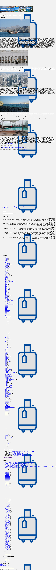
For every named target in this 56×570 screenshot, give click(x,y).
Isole (5, 342)
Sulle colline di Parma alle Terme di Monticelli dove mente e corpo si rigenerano (18, 463)
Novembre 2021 (7, 511)
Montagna (6, 360)
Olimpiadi (6, 371)
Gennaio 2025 (7, 477)
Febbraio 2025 (7, 476)
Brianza (6, 285)
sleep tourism (7, 401)
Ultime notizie (8, 457)
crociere (6, 307)
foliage (6, 324)
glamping (6, 333)
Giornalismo (7, 331)
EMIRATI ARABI (8, 316)
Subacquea (7, 410)
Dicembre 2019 (7, 523)
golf (5, 334)
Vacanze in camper (8, 431)
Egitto (6, 315)
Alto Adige (7, 263)
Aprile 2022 (7, 509)
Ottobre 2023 (7, 491)
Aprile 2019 (7, 527)
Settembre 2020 (7, 519)
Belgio (6, 279)
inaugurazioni (7, 339)
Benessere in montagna (9, 281)
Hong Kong (7, 336)
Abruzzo (6, 259)
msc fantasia (18, 147)
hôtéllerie (6, 337)
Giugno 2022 (7, 507)
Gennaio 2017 (7, 545)
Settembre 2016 (7, 549)
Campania (6, 288)
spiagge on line (7, 406)
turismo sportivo (7, 427)
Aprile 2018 (7, 533)
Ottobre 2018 (7, 529)
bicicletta (6, 282)
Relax (6, 389)
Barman (6, 278)
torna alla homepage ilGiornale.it (6, 567)
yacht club (28, 147)
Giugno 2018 (7, 532)
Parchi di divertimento (8, 375)
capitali (6, 291)
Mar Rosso (7, 355)
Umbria (6, 429)
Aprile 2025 (7, 474)
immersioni (7, 338)
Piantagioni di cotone (8, 380)
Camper (6, 290)
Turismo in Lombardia (9, 426)
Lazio (6, 348)
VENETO (6, 435)
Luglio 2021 (7, 515)
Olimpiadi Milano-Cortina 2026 (10, 372)
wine (6, 446)
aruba (6, 270)
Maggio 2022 (7, 508)
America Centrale (8, 264)
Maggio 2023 (7, 496)
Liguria (6, 349)
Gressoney (6, 335)
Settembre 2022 (7, 504)
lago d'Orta (7, 345)
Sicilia (6, 400)
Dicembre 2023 (7, 489)
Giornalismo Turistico (8, 332)
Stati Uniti (6, 408)
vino (5, 439)
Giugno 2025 (7, 472)
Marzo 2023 (7, 498)
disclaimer (2, 564)
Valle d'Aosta (7, 432)
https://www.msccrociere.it (10, 143)
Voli (5, 441)
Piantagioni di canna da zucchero (10, 379)
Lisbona (6, 350)
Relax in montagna (8, 390)
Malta (6, 354)
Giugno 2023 (7, 495)
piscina (6, 382)
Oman (25, 147)
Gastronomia (7, 327)
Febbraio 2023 (7, 499)
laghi (6, 344)
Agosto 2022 (7, 505)
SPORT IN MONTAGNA (9, 407)
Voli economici (7, 442)
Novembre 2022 (7, 502)
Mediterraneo (7, 357)
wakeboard (7, 443)
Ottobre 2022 (7, 503)
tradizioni (6, 421)
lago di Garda (7, 347)
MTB (6, 363)
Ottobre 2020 (7, 518)
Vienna (6, 438)
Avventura (6, 276)
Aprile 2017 (7, 542)
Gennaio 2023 (7, 500)
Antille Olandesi (7, 265)
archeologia (7, 268)
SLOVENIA (7, 402)
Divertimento (7, 311)
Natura (6, 367)
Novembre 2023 (7, 490)
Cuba (6, 308)
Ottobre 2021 (7, 512)
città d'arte (6, 302)
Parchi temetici (7, 378)
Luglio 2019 (7, 526)
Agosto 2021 (7, 514)
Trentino (6, 424)
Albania (6, 261)
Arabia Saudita (7, 267)
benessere (6, 280)
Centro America (7, 295)
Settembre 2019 (7, 525)
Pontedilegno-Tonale (8, 385)
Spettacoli (6, 405)
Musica (6, 365)
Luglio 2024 (7, 483)
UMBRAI (6, 428)
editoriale (6, 314)
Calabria (6, 286)
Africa (6, 260)
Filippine (6, 323)
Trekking (6, 422)
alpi (5, 262)
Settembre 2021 (7, 513)
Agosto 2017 (7, 538)
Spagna (6, 404)
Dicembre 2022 (7, 501)
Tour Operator (7, 420)
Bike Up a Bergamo (17, 452)
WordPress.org (7, 561)
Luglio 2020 (7, 520)
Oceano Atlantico (8, 369)
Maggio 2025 (7, 473)
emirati (13, 147)
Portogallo (6, 386)
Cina (5, 301)
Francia (6, 326)
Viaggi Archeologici (8, 436)
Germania (6, 328)
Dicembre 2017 (7, 535)
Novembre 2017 (7, 536)
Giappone (6, 329)
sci (5, 397)
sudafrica (6, 412)
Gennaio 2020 (7, 522)
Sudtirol (6, 413)
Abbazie (6, 258)
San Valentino (7, 394)
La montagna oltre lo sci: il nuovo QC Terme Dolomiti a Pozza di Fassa (13, 206)
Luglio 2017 (7, 539)
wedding (6, 444)
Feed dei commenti (8, 560)
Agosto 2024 (7, 482)
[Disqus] (28, 164)
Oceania (6, 368)
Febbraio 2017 (7, 544)
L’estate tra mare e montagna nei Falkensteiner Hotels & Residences (16, 465)
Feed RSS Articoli (3, 568)
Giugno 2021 (7, 516)
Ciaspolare (6, 297)
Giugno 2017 (7, 540)
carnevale (6, 294)
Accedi (6, 558)
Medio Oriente (7, 356)
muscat (22, 147)
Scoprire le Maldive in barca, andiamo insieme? (8, 207)
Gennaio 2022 (7, 510)
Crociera (7, 147)
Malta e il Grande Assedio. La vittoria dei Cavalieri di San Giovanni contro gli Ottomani (20, 462)
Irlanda (6, 341)
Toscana (6, 419)
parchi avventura (8, 374)
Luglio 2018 (7, 531)
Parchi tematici (7, 377)
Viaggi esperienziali (8, 437)
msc (15, 147)
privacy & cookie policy (4, 565)
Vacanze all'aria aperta (8, 430)
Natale (6, 366)
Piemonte (6, 381)
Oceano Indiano (7, 370)
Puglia (6, 388)
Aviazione (6, 274)
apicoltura (6, 266)
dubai (10, 147)
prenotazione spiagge (8, 387)
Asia (5, 271)
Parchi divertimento (8, 376)
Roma (6, 391)
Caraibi (6, 292)
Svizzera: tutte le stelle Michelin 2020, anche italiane (22, 454)
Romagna (6, 392)
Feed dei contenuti (8, 559)
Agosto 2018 (7, 530)
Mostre (6, 362)
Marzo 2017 (7, 543)
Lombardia (7, 352)
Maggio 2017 (7, 541)
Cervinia (6, 296)
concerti (6, 305)
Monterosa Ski (7, 361)
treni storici (7, 423)
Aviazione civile (7, 275)
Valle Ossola (7, 433)
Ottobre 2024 (7, 480)
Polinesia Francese (8, 383)
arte (5, 269)
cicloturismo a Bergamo (9, 300)
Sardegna (6, 395)
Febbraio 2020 (7, 521)
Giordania (6, 330)
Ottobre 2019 (7, 524)
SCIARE (6, 398)
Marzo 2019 (7, 528)
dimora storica (7, 310)
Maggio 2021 (7, 517)
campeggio (7, 289)
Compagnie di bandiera (9, 304)
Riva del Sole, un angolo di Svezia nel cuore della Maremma (18, 453)
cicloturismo (7, 299)
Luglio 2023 (7, 494)
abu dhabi (4, 147)
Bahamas (6, 277)
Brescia (6, 284)
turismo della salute (8, 425)
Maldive (6, 353)
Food (6, 325)
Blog (3, 3)
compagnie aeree (8, 303)
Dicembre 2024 (7, 478)
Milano (6, 359)
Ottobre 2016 (7, 548)
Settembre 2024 (7, 481)
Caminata (6, 287)
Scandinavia (7, 396)
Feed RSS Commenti (10, 568)
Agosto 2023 (7, 493)
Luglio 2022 (7, 506)
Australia (6, 272)
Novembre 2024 (7, 479)
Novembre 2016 (7, 547)
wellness (6, 445)
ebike (6, 313)
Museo (6, 364)
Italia (6, 343)
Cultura (6, 309)
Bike (5, 283)
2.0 (5, 257)
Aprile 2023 (7, 497)
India (6, 340)
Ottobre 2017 (7, 537)
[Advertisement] (11, 246)
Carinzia (6, 293)
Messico (6, 358)
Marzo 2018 (7, 534)
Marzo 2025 (7, 475)
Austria (6, 273)
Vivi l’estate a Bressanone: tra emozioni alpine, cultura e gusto (15, 464)
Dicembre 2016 (7, 546)
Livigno (6, 351)
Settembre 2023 (7, 492)
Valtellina (6, 434)
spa (5, 403)
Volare (6, 440)
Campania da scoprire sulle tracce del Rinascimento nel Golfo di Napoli (23, 451)
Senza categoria (7, 399)
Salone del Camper (8, 393)
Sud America (7, 411)
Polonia (6, 384)
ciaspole (6, 298)
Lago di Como (7, 346)
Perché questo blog (6, 4)
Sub (5, 409)
